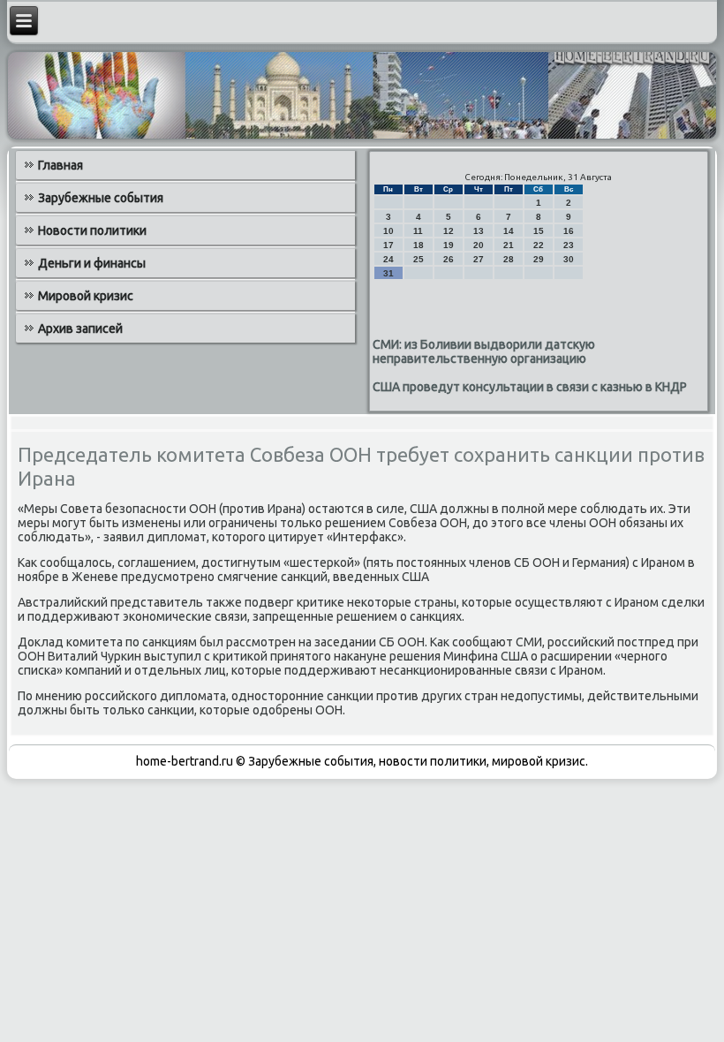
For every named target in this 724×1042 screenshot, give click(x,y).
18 (418, 245)
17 (388, 245)
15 (538, 231)
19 (448, 245)
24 (388, 259)
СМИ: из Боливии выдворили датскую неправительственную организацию (484, 351)
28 (508, 259)
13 (478, 231)
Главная (60, 165)
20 (478, 245)
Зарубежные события (100, 198)
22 (538, 245)
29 (538, 259)
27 (478, 259)
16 (568, 231)
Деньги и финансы (92, 263)
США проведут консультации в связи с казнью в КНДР (530, 387)
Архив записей (80, 328)
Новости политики (92, 230)
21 (508, 245)
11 (418, 231)
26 (448, 259)
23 (568, 245)
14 (508, 231)
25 (418, 259)
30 (568, 259)
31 (388, 273)
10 (388, 231)
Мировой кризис (85, 296)
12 (448, 231)
